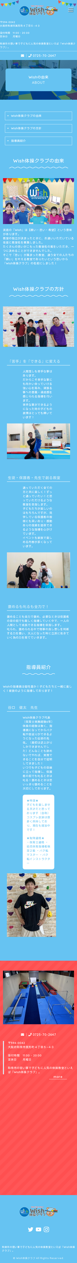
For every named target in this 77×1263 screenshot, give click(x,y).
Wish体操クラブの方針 (26, 128)
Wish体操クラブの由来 (26, 116)
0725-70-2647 (44, 56)
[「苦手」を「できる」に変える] (38, 457)
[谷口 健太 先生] (31, 934)
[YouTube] (38, 1230)
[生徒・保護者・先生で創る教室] (38, 586)
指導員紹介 (18, 141)
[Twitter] (31, 1230)
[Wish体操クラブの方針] (38, 344)
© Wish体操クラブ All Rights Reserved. (38, 1258)
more (58, 1077)
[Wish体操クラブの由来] (38, 222)
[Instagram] (46, 1230)
